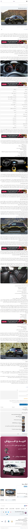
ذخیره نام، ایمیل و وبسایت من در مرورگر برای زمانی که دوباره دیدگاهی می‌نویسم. (19, 402)
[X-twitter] (4, 512)
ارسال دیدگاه (21, 404)
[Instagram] (11, 512)
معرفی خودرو (22, 508)
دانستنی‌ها (7, 508)
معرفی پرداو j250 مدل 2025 (12, 496)
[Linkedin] (6, 512)
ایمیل (27, 394)
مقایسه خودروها (18, 508)
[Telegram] (8, 512)
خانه (26, 508)
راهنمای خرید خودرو (11, 508)
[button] (1, 29)
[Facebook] (7, 514)
